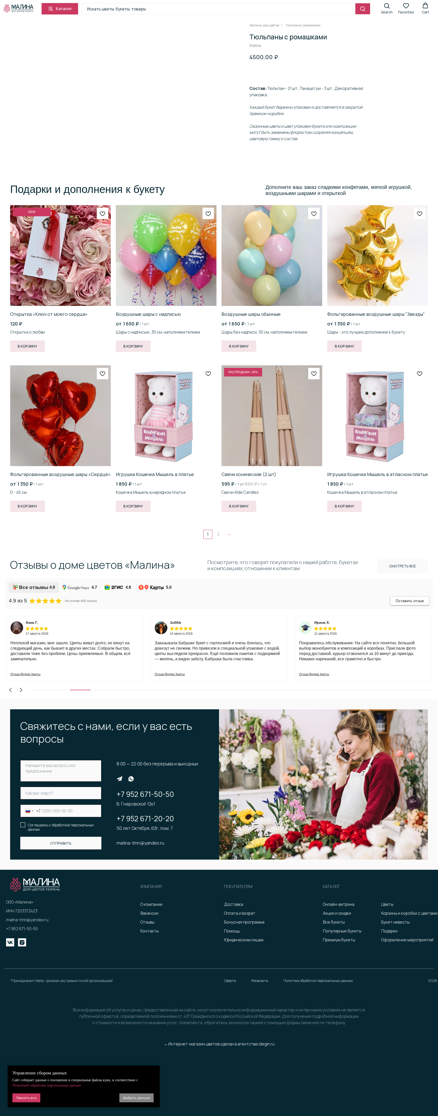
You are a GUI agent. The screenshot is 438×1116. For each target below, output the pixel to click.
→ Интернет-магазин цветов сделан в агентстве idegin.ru (219, 1044)
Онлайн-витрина (338, 904)
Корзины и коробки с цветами (409, 913)
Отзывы (147, 922)
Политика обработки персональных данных (318, 980)
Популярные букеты (342, 931)
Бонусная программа (244, 922)
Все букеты (334, 922)
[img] (120, 779)
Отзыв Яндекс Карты (25, 674)
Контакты (149, 931)
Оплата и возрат (239, 913)
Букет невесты (395, 922)
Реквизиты (259, 980)
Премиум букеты (339, 940)
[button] (387, 8)
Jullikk (175, 622)
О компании (151, 904)
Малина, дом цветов (264, 25)
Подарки (389, 931)
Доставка (233, 904)
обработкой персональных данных (61, 827)
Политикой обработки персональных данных (46, 1085)
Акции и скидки (337, 913)
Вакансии (149, 913)
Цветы (387, 904)
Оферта (230, 980)
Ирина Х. (322, 622)
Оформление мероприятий (407, 940)
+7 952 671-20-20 (145, 818)
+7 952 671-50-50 (145, 794)
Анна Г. (32, 622)
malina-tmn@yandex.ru (140, 843)
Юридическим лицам (243, 940)
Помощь (232, 931)
